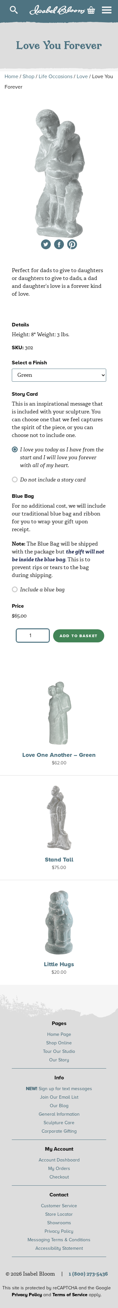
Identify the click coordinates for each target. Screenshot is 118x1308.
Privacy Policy (59, 1231)
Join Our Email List (59, 1097)
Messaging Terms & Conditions (59, 1240)
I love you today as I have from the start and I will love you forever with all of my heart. (62, 457)
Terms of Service (70, 1295)
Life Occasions (55, 76)
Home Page (59, 1034)
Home (11, 76)
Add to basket (79, 636)
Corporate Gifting (59, 1131)
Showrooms (59, 1223)
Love (82, 76)
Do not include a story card (53, 479)
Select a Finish (29, 362)
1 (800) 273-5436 (88, 1273)
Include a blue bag (42, 589)
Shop (28, 76)
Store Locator (59, 1214)
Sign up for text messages (59, 1088)
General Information (59, 1114)
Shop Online (59, 1043)
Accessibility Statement (59, 1248)
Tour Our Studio (59, 1051)
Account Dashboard (59, 1160)
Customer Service (59, 1206)
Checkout (59, 1177)
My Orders (59, 1168)
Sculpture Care (59, 1122)
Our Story (59, 1060)
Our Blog (59, 1105)
